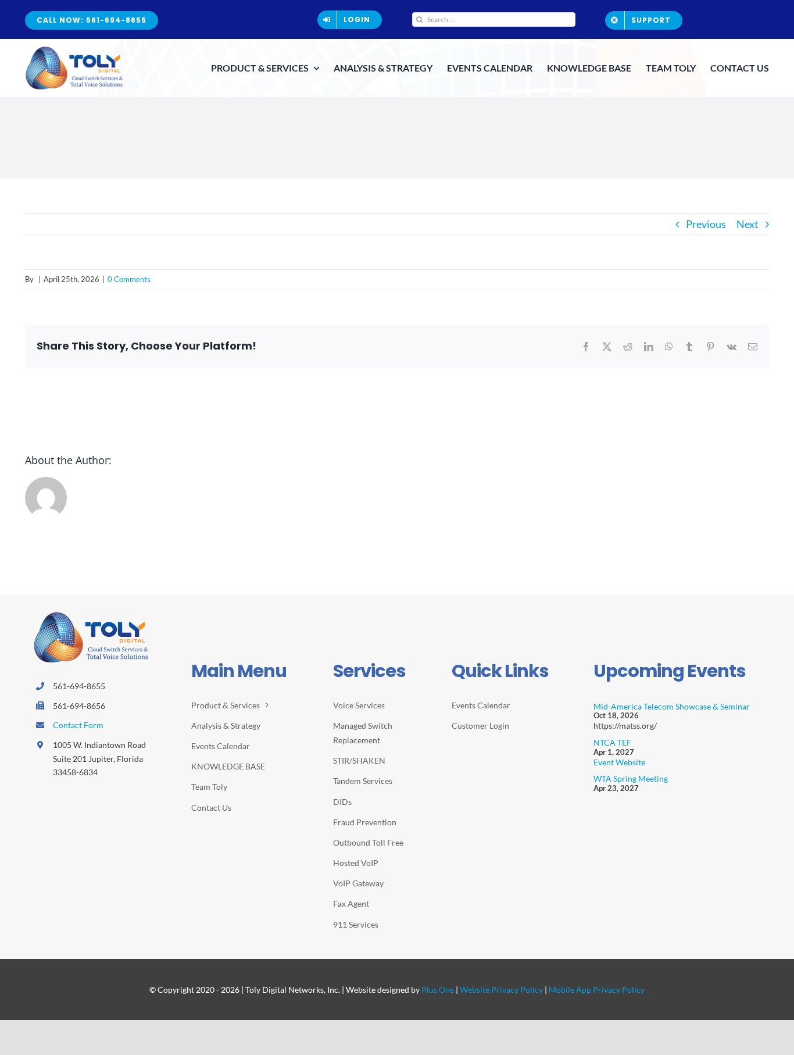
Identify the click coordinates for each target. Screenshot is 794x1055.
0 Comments (129, 279)
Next (747, 224)
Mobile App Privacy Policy (597, 990)
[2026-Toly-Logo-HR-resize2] (74, 50)
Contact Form (78, 725)
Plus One (437, 990)
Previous (706, 224)
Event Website (619, 762)
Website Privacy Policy (501, 990)
